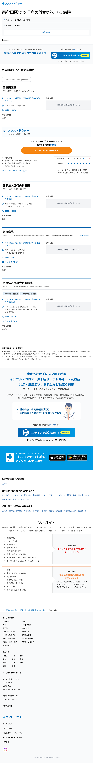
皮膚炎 (80, 495)
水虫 (87, 495)
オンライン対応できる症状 (16, 170)
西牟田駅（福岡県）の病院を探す (35, 610)
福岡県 (21, 610)
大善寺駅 (27, 510)
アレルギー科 (7, 645)
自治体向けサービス (10, 699)
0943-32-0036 (10, 110)
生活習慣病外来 (27, 638)
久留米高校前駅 (70, 510)
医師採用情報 (7, 706)
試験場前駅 (82, 510)
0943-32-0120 (10, 316)
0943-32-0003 (10, 211)
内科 (4, 625)
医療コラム (7, 686)
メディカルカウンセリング (12, 673)
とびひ (21, 499)
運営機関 (6, 742)
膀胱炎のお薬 (26, 635)
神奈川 (5, 662)
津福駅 (59, 510)
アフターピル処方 (28, 642)
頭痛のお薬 (25, 628)
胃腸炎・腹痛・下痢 (10, 642)
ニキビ (44, 495)
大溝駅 (51, 510)
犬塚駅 (19, 510)
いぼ (27, 499)
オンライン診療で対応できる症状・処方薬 (71, 61)
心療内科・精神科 (9, 631)
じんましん (17, 495)
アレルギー (6, 495)
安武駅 (44, 510)
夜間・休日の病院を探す (11, 689)
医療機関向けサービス (11, 696)
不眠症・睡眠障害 (9, 638)
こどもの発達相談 (9, 635)
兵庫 (13, 666)
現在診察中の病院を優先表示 (18, 79)
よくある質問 (7, 724)
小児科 (5, 628)
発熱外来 (6, 621)
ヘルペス (61, 495)
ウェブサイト (10, 262)
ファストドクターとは (10, 679)
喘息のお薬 (25, 631)
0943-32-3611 (10, 257)
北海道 (5, 656)
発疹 (74, 495)
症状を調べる (7, 682)
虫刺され (27, 495)
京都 (21, 656)
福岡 (21, 662)
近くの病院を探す (11, 610)
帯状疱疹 (36, 495)
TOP (3, 610)
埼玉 (4, 666)
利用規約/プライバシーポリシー (14, 733)
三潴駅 (4, 510)
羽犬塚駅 (36, 510)
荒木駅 (12, 510)
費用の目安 (62, 440)
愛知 (13, 659)
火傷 (14, 499)
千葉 (13, 656)
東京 (4, 659)
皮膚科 (4, 483)
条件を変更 (46, 32)
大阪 (13, 662)
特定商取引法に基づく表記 (12, 737)
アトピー (52, 495)
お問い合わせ (7, 728)
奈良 (21, 659)
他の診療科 (84, 235)
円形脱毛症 (6, 499)
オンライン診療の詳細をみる (46, 150)
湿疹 (69, 495)
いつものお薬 (26, 625)
